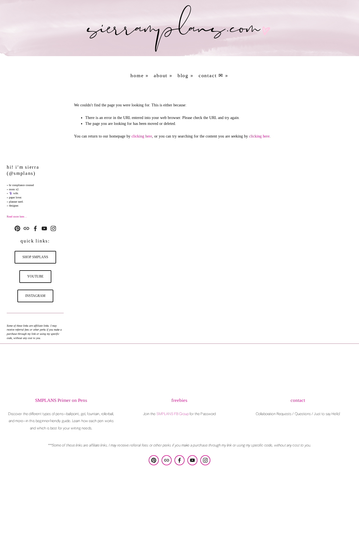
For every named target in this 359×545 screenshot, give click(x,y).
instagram (35, 296)
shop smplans (35, 257)
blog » (186, 75)
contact (298, 400)
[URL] (26, 228)
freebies (179, 400)
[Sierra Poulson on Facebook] (35, 228)
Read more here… (17, 216)
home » (139, 75)
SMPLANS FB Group (173, 413)
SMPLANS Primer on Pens (61, 400)
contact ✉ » (213, 75)
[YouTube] (44, 228)
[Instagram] (53, 228)
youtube (35, 276)
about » (163, 75)
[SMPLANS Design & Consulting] (17, 228)
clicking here (142, 136)
